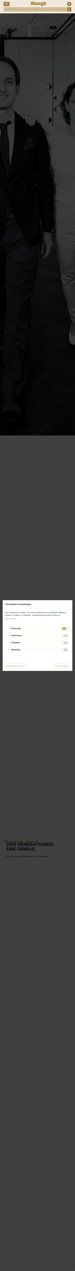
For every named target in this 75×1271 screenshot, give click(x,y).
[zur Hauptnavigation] (7, 4)
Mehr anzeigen (10, 619)
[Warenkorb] (69, 4)
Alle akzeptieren (62, 666)
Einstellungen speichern (15, 666)
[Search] (69, 9)
